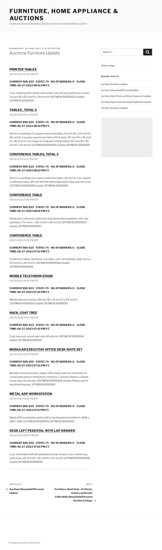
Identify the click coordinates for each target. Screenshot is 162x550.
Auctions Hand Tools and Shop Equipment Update (126, 96)
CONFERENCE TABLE (25, 195)
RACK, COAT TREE (23, 313)
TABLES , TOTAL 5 (23, 110)
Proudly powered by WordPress (24, 542)
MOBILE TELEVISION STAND (31, 276)
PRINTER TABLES (23, 69)
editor (55, 48)
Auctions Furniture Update (114, 84)
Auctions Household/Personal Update (120, 90)
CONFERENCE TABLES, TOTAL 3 (34, 154)
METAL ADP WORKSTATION (30, 394)
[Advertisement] (127, 137)
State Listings (108, 65)
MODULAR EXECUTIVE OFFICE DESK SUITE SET (46, 349)
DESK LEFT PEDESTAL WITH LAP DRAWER (42, 431)
